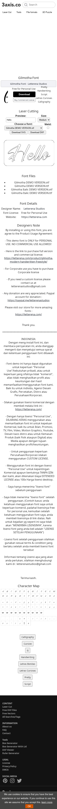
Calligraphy (44, 101)
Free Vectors (8, 713)
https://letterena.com (34, 217)
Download (24, 94)
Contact (6, 733)
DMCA (5, 769)
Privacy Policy (9, 766)
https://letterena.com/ (28, 314)
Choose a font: (23, 124)
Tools (18, 12)
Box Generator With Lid (14, 746)
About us (7, 726)
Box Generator (10, 743)
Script (44, 94)
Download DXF (37, 132)
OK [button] (29, 806)
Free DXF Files (9, 710)
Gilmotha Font (18, 83)
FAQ (4, 729)
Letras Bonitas (27, 663)
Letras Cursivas (44, 98)
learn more (46, 802)
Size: (44, 116)
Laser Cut (7, 12)
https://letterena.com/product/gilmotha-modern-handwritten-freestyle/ (28, 259)
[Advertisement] (28, 45)
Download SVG (19, 132)
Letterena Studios (37, 83)
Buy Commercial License (24, 100)
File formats (31, 12)
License (6, 763)
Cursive (28, 643)
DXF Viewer (8, 749)
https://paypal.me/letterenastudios (29, 300)
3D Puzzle (47, 12)
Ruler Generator (10, 753)
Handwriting (44, 90)
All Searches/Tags (11, 716)
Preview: (20, 116)
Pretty (44, 87)
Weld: (47, 124)
